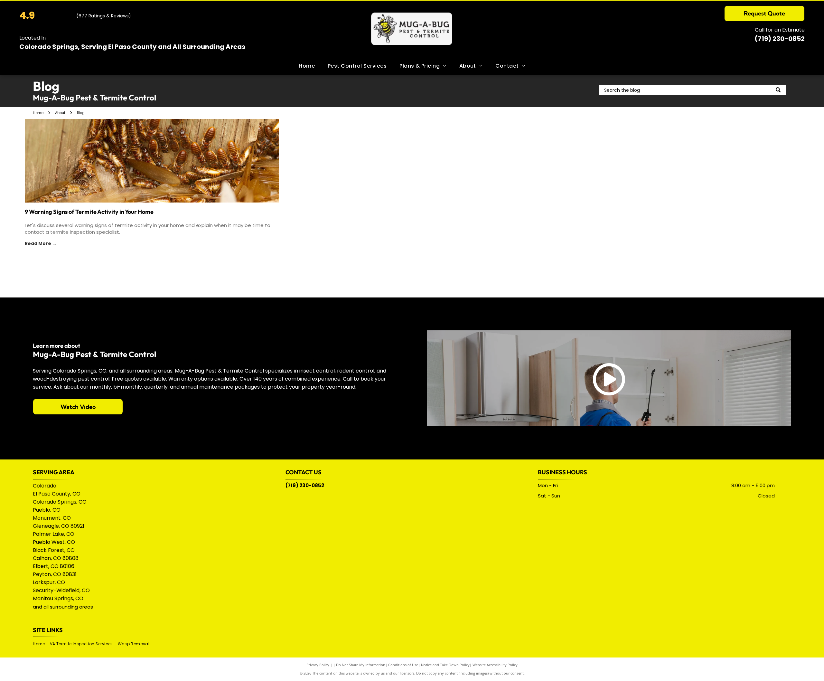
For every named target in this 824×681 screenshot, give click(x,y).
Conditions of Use (403, 664)
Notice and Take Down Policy (445, 664)
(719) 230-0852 (779, 38)
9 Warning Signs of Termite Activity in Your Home (89, 211)
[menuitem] (306, 66)
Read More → (41, 243)
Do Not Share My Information (360, 664)
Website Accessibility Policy (495, 664)
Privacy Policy (317, 664)
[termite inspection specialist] (152, 161)
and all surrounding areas (63, 606)
